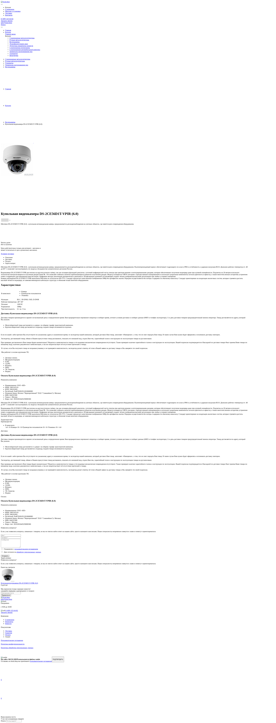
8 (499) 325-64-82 (7, 19)
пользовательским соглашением (26, 549)
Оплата (8, 635)
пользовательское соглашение (41, 661)
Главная (8, 30)
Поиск (3, 25)
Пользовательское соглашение (12, 640)
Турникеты (13, 53)
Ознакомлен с (20, 549)
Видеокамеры (14, 42)
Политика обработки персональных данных (17, 648)
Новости (8, 624)
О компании (9, 9)
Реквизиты (9, 622)
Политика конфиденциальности (12, 644)
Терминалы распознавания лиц (20, 52)
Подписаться (6, 595)
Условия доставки (7, 254)
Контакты (8, 15)
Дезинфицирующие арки (18, 44)
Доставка (8, 13)
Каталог (8, 32)
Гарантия (8, 633)
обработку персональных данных (28, 552)
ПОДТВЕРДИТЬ (58, 659)
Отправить (5, 556)
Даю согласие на (22, 552)
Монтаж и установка (12, 11)
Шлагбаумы (13, 55)
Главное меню (10, 34)
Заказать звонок (7, 21)
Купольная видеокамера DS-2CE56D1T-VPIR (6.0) (19, 583)
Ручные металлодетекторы (19, 40)
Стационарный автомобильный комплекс (24, 50)
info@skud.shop (6, 23)
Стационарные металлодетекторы (21, 38)
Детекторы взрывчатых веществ (21, 46)
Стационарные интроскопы (19, 48)
